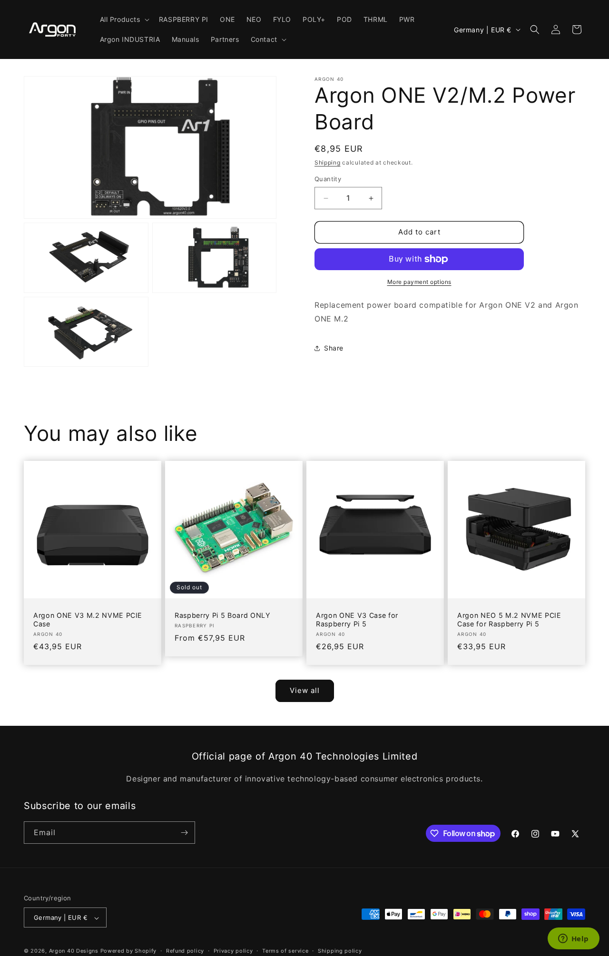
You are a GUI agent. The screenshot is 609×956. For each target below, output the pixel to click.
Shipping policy (340, 950)
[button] (123, 19)
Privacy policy (233, 950)
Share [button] (334, 348)
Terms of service (285, 950)
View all (305, 690)
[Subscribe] (184, 832)
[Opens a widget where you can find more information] (573, 939)
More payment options (419, 281)
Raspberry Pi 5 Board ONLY (223, 615)
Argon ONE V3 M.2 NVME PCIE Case (87, 619)
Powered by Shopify (128, 951)
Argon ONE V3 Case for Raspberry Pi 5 (357, 619)
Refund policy (185, 950)
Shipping (327, 162)
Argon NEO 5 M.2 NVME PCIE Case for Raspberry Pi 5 (509, 619)
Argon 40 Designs (73, 951)
